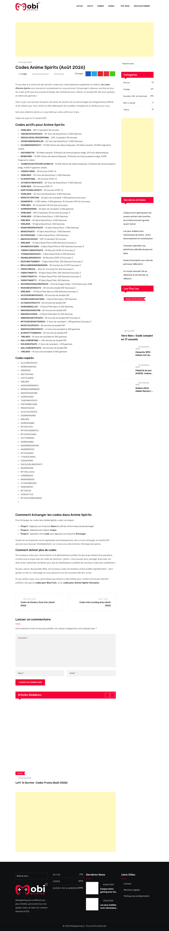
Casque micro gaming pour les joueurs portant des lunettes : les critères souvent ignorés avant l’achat (137, 218)
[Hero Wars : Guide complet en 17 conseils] (137, 311)
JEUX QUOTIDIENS (142, 6)
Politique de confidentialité (136, 896)
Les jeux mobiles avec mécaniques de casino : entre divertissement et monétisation (138, 235)
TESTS (90, 6)
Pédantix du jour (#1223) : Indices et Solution (143, 373)
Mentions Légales (132, 890)
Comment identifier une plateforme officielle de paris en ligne (138, 249)
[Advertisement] (84, 39)
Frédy (24, 74)
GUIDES (100, 6)
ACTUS (80, 6)
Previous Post (29, 599)
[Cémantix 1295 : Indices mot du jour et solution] (127, 351)
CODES (111, 6)
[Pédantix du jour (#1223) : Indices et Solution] (127, 369)
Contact (127, 884)
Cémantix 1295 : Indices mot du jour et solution (143, 355)
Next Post (103, 599)
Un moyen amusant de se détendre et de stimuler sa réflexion (135, 275)
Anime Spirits (50, 520)
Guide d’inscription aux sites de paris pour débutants (138, 262)
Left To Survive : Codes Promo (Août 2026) (41, 782)
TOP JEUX (124, 6)
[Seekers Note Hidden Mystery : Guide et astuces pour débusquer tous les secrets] (127, 387)
